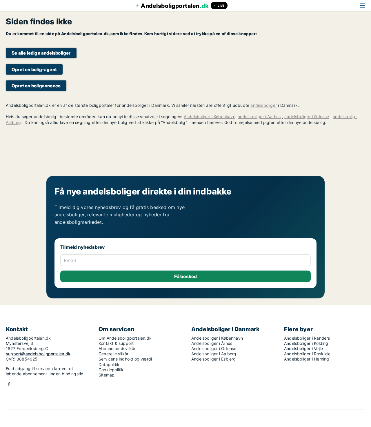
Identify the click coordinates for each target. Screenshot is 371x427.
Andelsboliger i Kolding (306, 343)
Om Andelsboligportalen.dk (125, 338)
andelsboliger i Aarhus (259, 116)
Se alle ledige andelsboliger (41, 53)
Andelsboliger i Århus (211, 343)
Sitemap (106, 374)
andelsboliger (263, 105)
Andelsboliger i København (209, 116)
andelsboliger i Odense (306, 116)
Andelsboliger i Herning (306, 358)
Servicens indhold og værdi (125, 358)
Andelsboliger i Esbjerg (213, 358)
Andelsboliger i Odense (213, 348)
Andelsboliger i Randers (307, 338)
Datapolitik (109, 364)
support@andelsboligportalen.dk (38, 353)
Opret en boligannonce (36, 86)
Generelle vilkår (113, 353)
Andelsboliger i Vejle (303, 348)
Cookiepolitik (111, 369)
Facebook (9, 384)
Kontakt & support (116, 343)
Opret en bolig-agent (34, 69)
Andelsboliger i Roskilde (307, 353)
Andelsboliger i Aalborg (214, 353)
